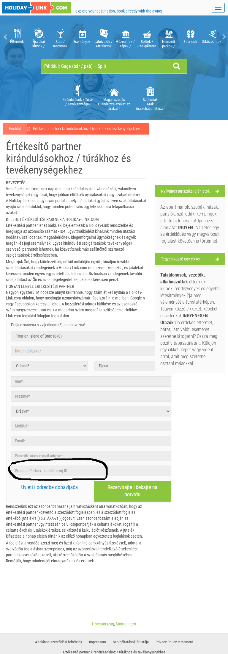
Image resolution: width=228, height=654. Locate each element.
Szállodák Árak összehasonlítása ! (150, 104)
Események (81, 41)
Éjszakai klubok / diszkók (38, 43)
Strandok (190, 41)
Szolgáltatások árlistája (131, 642)
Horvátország (103, 624)
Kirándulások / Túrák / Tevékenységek (78, 101)
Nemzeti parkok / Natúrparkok (168, 43)
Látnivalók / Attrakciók (103, 43)
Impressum (97, 642)
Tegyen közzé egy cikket (180, 259)
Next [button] (224, 37)
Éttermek (17, 41)
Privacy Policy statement (174, 642)
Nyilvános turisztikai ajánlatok (185, 191)
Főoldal (15, 128)
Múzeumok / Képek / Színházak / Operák (125, 43)
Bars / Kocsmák (60, 43)
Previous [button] (4, 37)
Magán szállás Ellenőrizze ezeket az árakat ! (114, 104)
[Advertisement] (190, 154)
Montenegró (126, 624)
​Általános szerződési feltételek (58, 642)
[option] (17, 37)
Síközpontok (211, 41)
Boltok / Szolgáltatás (146, 43)
